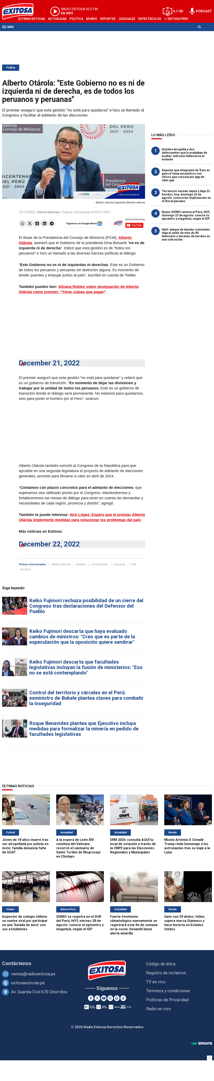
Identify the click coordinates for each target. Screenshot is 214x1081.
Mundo (91, 18)
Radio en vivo (158, 1008)
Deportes (108, 18)
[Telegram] (51, 223)
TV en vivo (156, 981)
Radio (42, 35)
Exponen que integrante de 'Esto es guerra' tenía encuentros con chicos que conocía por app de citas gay (186, 175)
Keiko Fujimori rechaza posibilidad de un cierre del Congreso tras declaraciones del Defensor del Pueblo (86, 606)
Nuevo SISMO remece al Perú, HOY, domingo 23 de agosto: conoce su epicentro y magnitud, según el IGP (186, 215)
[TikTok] (123, 998)
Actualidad (57, 18)
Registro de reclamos (166, 972)
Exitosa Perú (178, 18)
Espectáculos (149, 18)
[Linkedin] (44, 223)
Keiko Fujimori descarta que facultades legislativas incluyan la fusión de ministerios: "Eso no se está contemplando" (86, 667)
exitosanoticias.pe (28, 982)
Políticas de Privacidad (167, 999)
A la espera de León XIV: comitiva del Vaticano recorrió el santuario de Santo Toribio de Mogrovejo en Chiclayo (78, 848)
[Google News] (117, 998)
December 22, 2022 (49, 544)
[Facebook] (37, 223)
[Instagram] (110, 998)
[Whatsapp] (22, 223)
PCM (133, 564)
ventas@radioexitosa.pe (33, 973)
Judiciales (126, 18)
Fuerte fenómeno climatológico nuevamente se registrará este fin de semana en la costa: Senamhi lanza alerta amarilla (134, 925)
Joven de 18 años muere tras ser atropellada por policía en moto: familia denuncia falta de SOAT (25, 846)
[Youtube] (104, 998)
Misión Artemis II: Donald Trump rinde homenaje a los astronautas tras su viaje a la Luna (187, 846)
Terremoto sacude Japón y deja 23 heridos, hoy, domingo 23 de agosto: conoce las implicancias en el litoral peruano (186, 196)
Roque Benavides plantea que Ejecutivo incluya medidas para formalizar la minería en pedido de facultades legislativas (84, 728)
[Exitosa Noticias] (107, 971)
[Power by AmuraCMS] (201, 1044)
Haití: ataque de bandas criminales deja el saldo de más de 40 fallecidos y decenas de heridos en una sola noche (186, 234)
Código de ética (160, 963)
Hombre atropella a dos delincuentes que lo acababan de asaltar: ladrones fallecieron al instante (184, 154)
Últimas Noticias (31, 18)
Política (76, 18)
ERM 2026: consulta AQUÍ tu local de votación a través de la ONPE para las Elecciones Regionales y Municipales (133, 846)
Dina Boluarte (100, 564)
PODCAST (204, 11)
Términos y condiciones (168, 990)
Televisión (26, 35)
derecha (81, 564)
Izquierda (119, 564)
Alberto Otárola (61, 564)
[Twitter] (29, 223)
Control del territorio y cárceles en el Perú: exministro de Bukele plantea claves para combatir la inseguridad (86, 698)
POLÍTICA (25, 569)
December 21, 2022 (49, 363)
